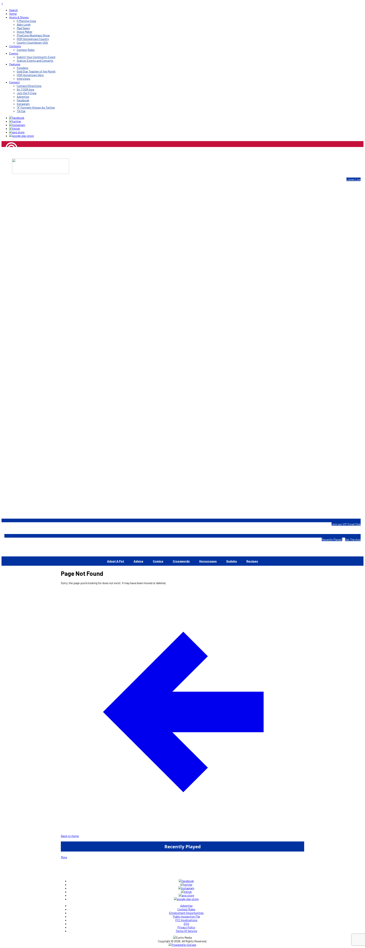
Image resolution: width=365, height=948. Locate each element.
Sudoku (231, 561)
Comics (158, 561)
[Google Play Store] (21, 135)
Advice (138, 561)
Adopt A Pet (115, 561)
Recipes (252, 561)
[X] (15, 121)
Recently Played (332, 539)
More (64, 857)
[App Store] (17, 132)
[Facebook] (16, 117)
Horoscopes (208, 561)
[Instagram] (17, 125)
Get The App (353, 539)
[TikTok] (14, 128)
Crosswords (181, 561)
